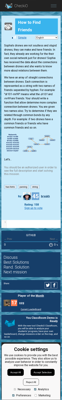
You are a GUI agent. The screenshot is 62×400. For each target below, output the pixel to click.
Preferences (23, 395)
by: (20, 196)
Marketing (44, 395)
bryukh (45, 196)
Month (40, 295)
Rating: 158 (31, 204)
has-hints (10, 187)
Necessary (24, 389)
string (35, 187)
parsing (23, 187)
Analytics (43, 389)
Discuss (11, 257)
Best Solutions (16, 262)
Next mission (15, 272)
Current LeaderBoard (31, 309)
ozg (21, 303)
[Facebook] (54, 285)
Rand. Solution (16, 267)
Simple (22, 37)
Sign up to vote (33, 208)
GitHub (31, 235)
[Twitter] (48, 285)
